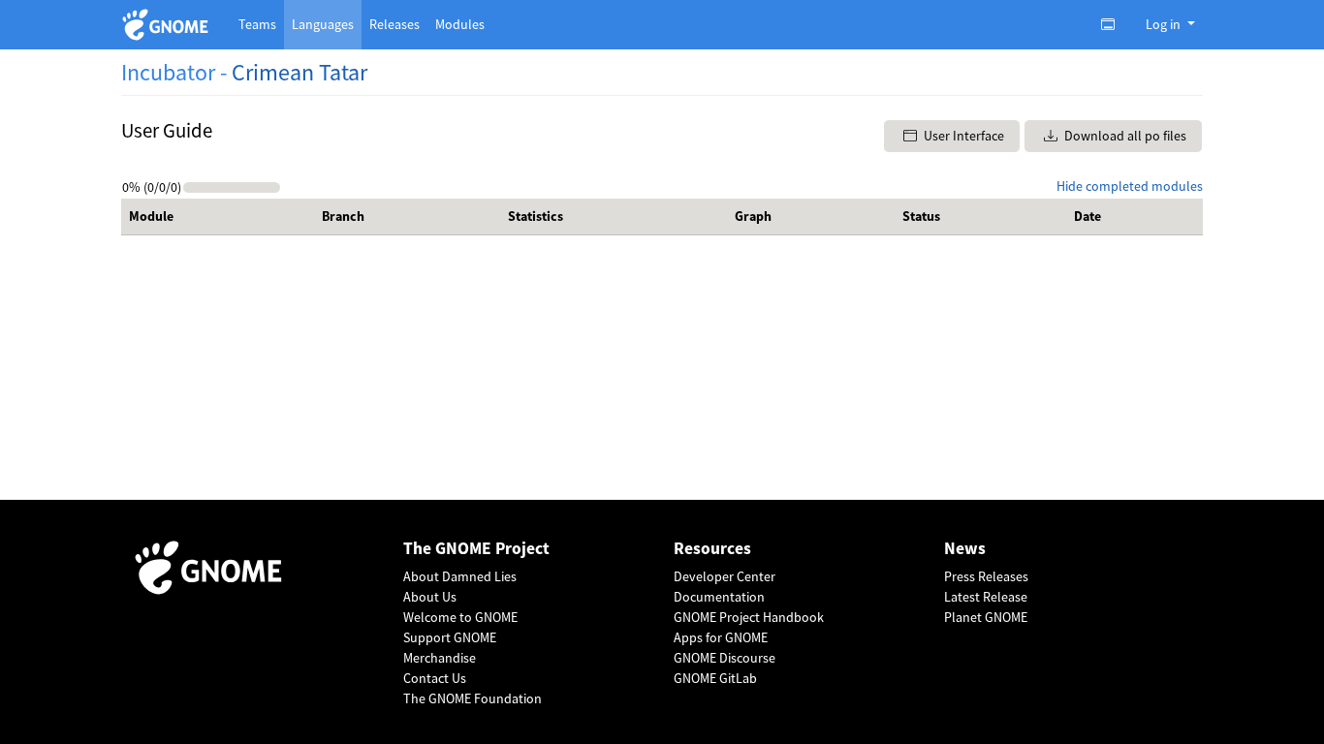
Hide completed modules (1129, 186)
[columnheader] (217, 217)
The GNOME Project (476, 549)
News (965, 549)
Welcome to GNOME (460, 617)
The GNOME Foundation (472, 698)
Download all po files (1123, 135)
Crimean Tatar (299, 72)
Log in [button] (1164, 24)
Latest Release (985, 596)
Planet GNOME (985, 617)
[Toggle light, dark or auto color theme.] (1113, 24)
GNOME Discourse (724, 657)
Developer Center (724, 576)
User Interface (962, 135)
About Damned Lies (460, 576)
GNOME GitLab (715, 678)
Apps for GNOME (721, 637)
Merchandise (439, 657)
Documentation (719, 596)
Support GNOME (449, 637)
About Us (430, 596)
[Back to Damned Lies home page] (168, 24)
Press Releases (986, 576)
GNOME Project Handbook (749, 617)
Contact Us (434, 678)
